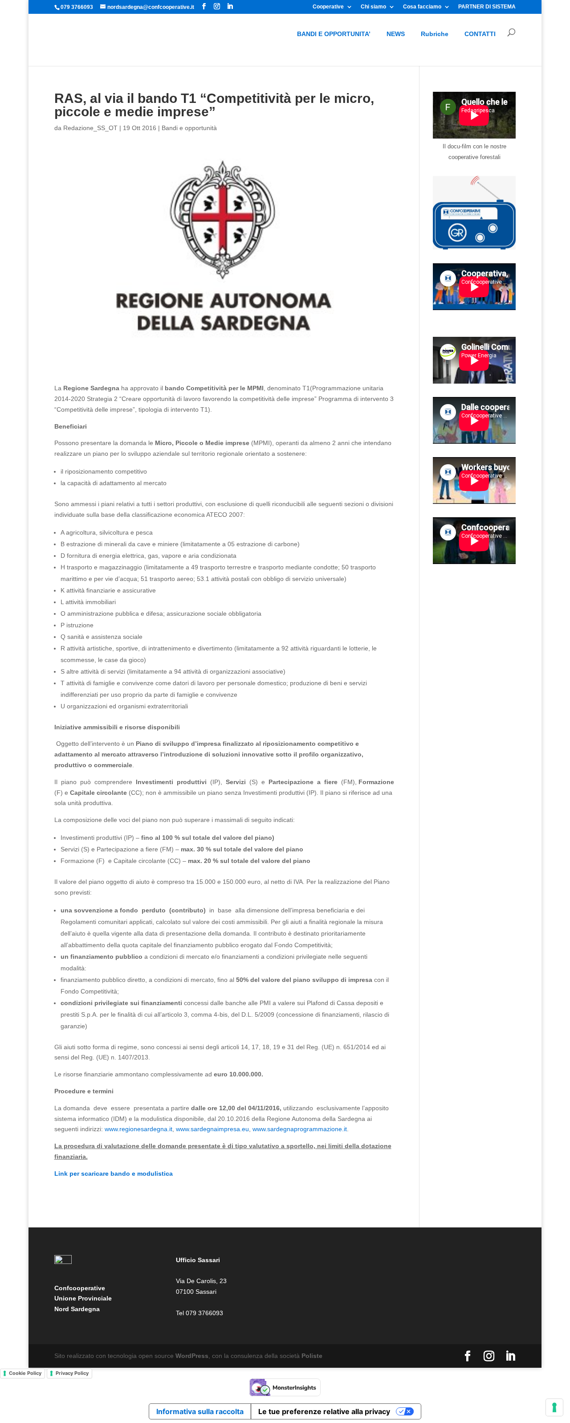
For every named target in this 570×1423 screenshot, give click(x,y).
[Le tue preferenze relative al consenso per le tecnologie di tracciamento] (554, 1407)
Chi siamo (373, 7)
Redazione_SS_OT (90, 127)
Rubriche (434, 33)
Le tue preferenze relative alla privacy (324, 1411)
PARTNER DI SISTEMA (487, 7)
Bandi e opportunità (189, 127)
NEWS (396, 33)
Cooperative (328, 7)
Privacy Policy (72, 1373)
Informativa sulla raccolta (200, 1411)
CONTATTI (480, 33)
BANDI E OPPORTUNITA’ (333, 33)
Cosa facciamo (422, 7)
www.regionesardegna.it (138, 1129)
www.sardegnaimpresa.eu (212, 1129)
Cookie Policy (25, 1373)
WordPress (191, 1355)
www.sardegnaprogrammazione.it (299, 1129)
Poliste (311, 1355)
